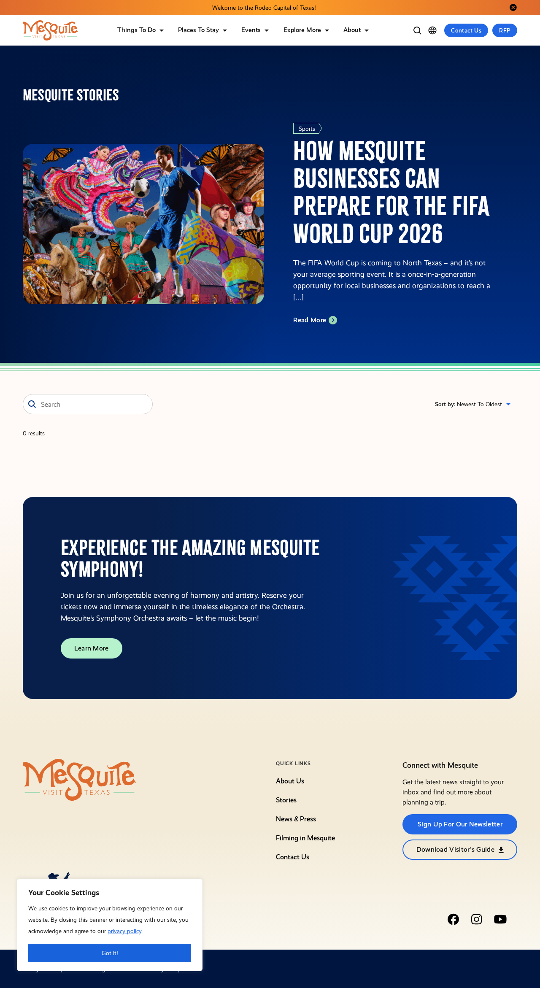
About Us (290, 781)
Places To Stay (198, 30)
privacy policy (124, 931)
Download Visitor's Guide (455, 849)
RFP (504, 30)
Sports (307, 128)
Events (251, 30)
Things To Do (136, 30)
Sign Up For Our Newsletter (460, 824)
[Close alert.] (513, 7)
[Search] (417, 30)
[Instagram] (476, 919)
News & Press (296, 819)
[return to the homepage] (80, 779)
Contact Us (466, 30)
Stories (286, 800)
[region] (109, 925)
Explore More (302, 30)
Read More (309, 320)
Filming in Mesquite (305, 838)
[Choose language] (432, 30)
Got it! (110, 953)
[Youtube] (500, 919)
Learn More (91, 648)
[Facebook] (453, 919)
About (352, 30)
